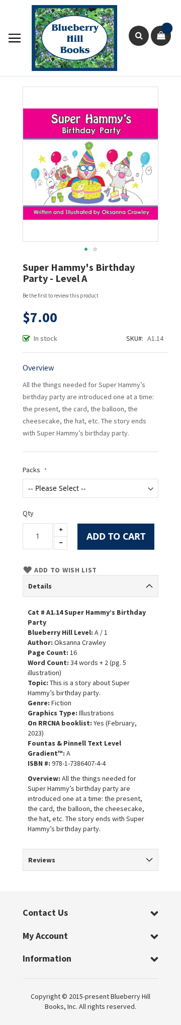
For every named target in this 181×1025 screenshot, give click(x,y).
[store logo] (69, 38)
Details (40, 586)
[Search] (139, 36)
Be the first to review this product (61, 295)
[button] (85, 249)
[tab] (90, 586)
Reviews (41, 859)
